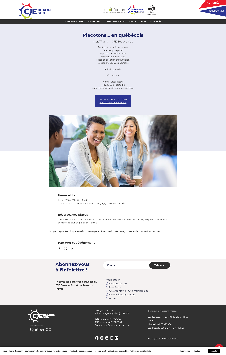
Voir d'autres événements (113, 102)
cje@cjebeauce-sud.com (117, 325)
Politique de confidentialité (140, 351)
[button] (74, 22)
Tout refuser (199, 351)
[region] (211, 11)
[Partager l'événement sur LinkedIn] (72, 249)
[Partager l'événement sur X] (65, 249)
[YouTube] (111, 338)
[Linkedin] (106, 338)
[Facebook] (96, 338)
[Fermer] (222, 351)
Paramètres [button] (185, 351)
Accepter (213, 351)
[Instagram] (101, 338)
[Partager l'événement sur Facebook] (59, 249)
